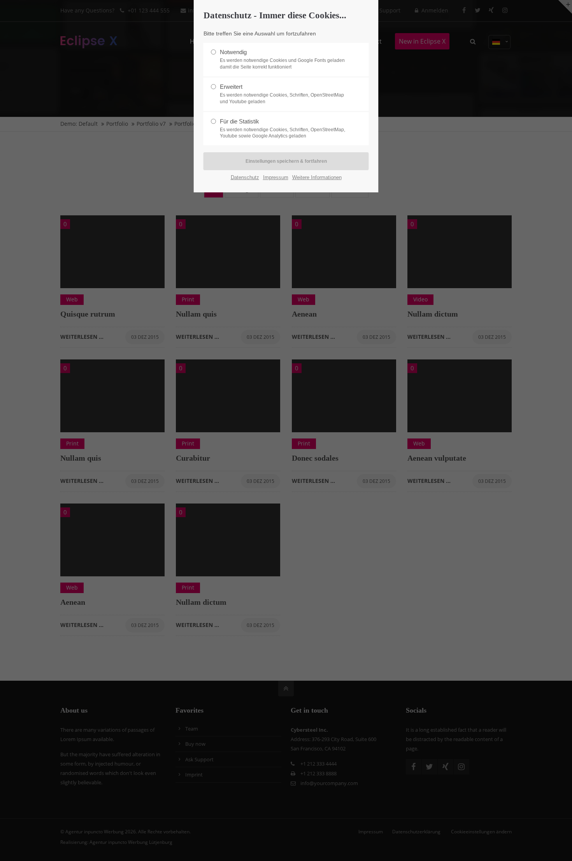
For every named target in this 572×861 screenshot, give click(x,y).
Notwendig (282, 59)
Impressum (275, 177)
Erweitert (282, 93)
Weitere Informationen (317, 177)
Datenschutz (245, 177)
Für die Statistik (282, 128)
